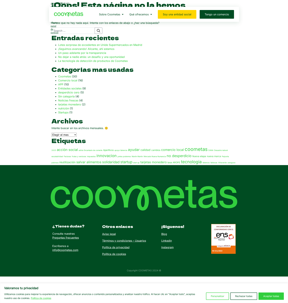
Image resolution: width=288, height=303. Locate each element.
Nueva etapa (199, 156)
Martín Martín (137, 156)
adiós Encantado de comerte (90, 150)
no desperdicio (179, 156)
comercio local (172, 150)
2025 (54, 150)
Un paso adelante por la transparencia (82, 53)
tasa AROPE (174, 162)
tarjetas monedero (69, 104)
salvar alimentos (88, 162)
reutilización (67, 162)
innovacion (106, 155)
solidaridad (111, 162)
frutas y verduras (79, 156)
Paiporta (225, 156)
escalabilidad (57, 156)
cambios (155, 150)
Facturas (67, 156)
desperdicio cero (69, 92)
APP (60, 84)
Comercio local (67, 80)
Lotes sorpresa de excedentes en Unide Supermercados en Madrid (100, 45)
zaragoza (231, 163)
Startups (63, 112)
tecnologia (191, 161)
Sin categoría (66, 96)
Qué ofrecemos (139, 14)
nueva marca (214, 156)
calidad (145, 150)
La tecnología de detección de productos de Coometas (93, 61)
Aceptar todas (271, 296)
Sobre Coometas (109, 14)
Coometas (64, 76)
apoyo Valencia (120, 150)
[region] (144, 293)
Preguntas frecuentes (65, 237)
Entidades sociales (70, 88)
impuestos (91, 156)
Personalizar (217, 296)
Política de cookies (41, 298)
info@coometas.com (65, 250)
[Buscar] (98, 31)
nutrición (63, 108)
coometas (196, 149)
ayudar (134, 149)
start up (136, 163)
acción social (67, 150)
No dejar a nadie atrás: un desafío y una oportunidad (91, 57)
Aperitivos (108, 150)
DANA (210, 150)
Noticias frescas (68, 100)
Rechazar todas (243, 296)
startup (126, 162)
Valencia (206, 163)
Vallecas (213, 163)
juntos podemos (124, 156)
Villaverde (222, 163)
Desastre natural (221, 150)
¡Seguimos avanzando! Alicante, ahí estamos (86, 49)
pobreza (55, 163)
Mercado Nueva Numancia (155, 156)
